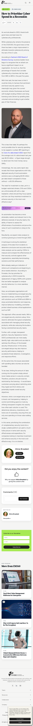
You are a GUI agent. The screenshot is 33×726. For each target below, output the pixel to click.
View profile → (7, 518)
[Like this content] (3, 22)
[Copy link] (20, 22)
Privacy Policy (6, 715)
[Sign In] (19, 453)
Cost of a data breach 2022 (13, 153)
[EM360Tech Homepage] (16, 677)
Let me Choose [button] (20, 719)
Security (6, 9)
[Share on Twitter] (13, 22)
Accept (20, 722)
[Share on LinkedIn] (17, 22)
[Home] (7, 4)
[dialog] (20, 715)
